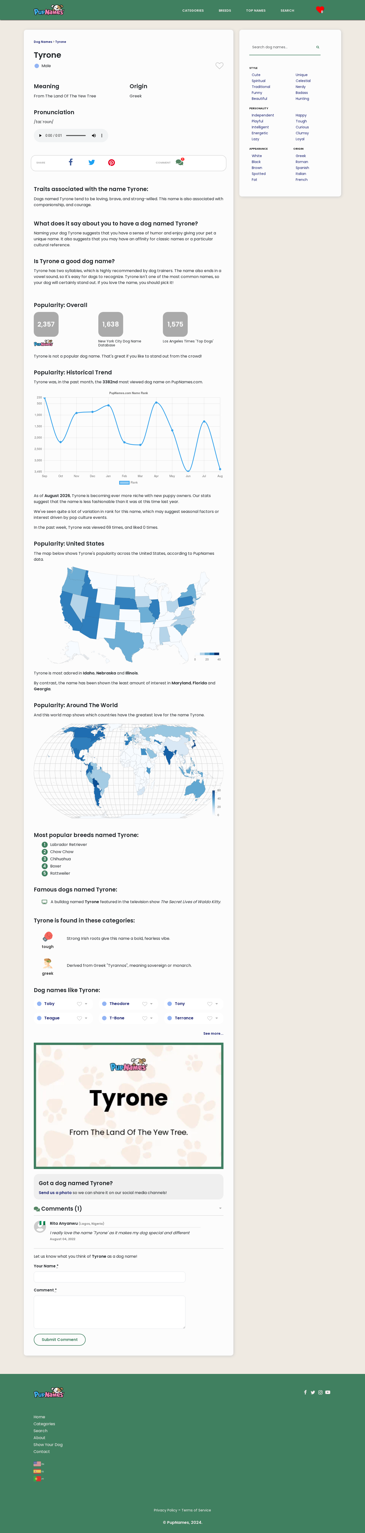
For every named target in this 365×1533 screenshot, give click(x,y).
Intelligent (260, 127)
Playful (257, 121)
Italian (301, 173)
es (42, 1471)
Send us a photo (55, 1193)
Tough (301, 121)
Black (256, 161)
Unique (302, 74)
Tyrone (60, 42)
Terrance (184, 1018)
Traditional (261, 86)
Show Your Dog (48, 1445)
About (39, 1438)
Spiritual (258, 80)
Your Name (46, 1266)
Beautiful (259, 98)
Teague (52, 1018)
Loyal (300, 139)
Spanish (302, 167)
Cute (256, 74)
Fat (254, 179)
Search (40, 1431)
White (257, 155)
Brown (257, 167)
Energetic (260, 133)
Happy (301, 115)
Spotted (259, 173)
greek (47, 973)
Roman (302, 161)
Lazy (255, 139)
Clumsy (302, 133)
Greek (301, 155)
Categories (44, 1424)
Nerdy (301, 86)
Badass (302, 92)
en (42, 1464)
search (287, 10)
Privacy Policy (165, 1510)
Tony (180, 1003)
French (302, 179)
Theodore (119, 1003)
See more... (213, 1033)
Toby (49, 1003)
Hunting (302, 98)
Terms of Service (196, 1510)
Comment (45, 1290)
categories (193, 10)
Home (39, 1417)
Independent (263, 115)
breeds (225, 10)
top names (256, 10)
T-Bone (117, 1018)
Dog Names (43, 42)
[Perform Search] (318, 47)
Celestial (303, 80)
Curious (302, 127)
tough (48, 946)
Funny (257, 92)
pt (42, 1479)
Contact (42, 1451)
